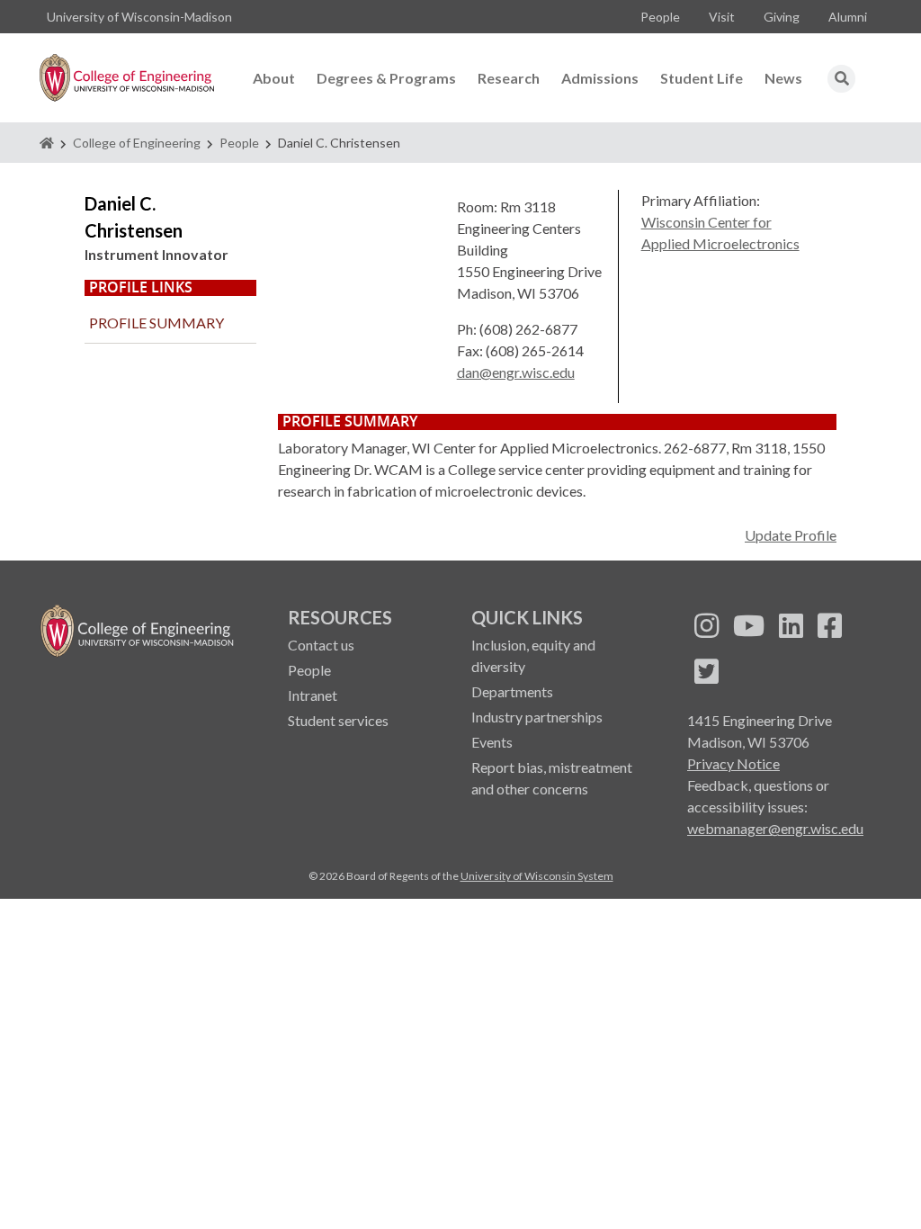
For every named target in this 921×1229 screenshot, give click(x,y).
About (274, 77)
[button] (842, 78)
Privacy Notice (733, 763)
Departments (512, 691)
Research (509, 77)
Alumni (847, 16)
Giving (782, 16)
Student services (338, 720)
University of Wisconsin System (536, 876)
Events (492, 741)
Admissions (600, 77)
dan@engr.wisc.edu (516, 372)
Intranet (312, 695)
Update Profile (790, 534)
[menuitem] (660, 16)
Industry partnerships (537, 716)
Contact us (321, 644)
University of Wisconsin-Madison (139, 16)
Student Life (701, 77)
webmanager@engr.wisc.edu (775, 828)
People (660, 16)
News (783, 77)
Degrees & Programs (386, 77)
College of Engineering (137, 142)
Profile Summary (156, 322)
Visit (722, 16)
